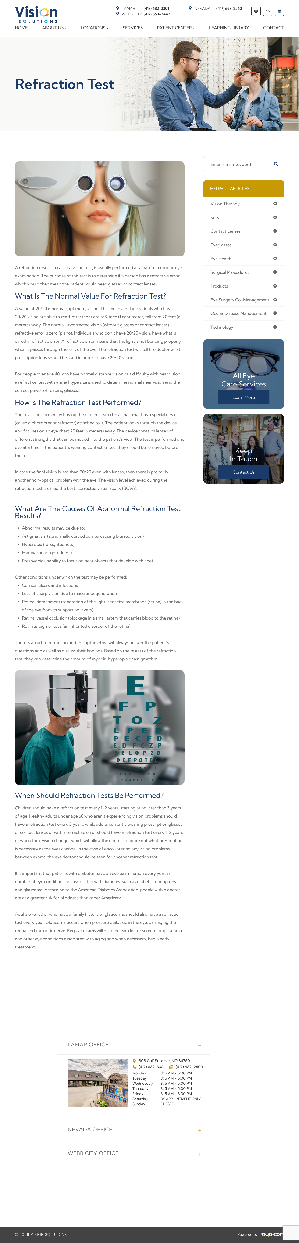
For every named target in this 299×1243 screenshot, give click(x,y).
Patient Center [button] (174, 27)
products (219, 286)
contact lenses (225, 231)
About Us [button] (53, 27)
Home (21, 27)
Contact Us (244, 472)
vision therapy (225, 203)
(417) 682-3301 (145, 8)
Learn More (243, 397)
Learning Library (229, 27)
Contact (273, 27)
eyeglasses (220, 244)
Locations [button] (93, 27)
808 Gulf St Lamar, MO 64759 (164, 1061)
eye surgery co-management (239, 299)
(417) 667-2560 (218, 8)
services (218, 217)
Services (133, 27)
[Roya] (272, 1235)
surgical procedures (229, 272)
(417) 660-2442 (146, 14)
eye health (220, 258)
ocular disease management (238, 313)
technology (221, 327)
